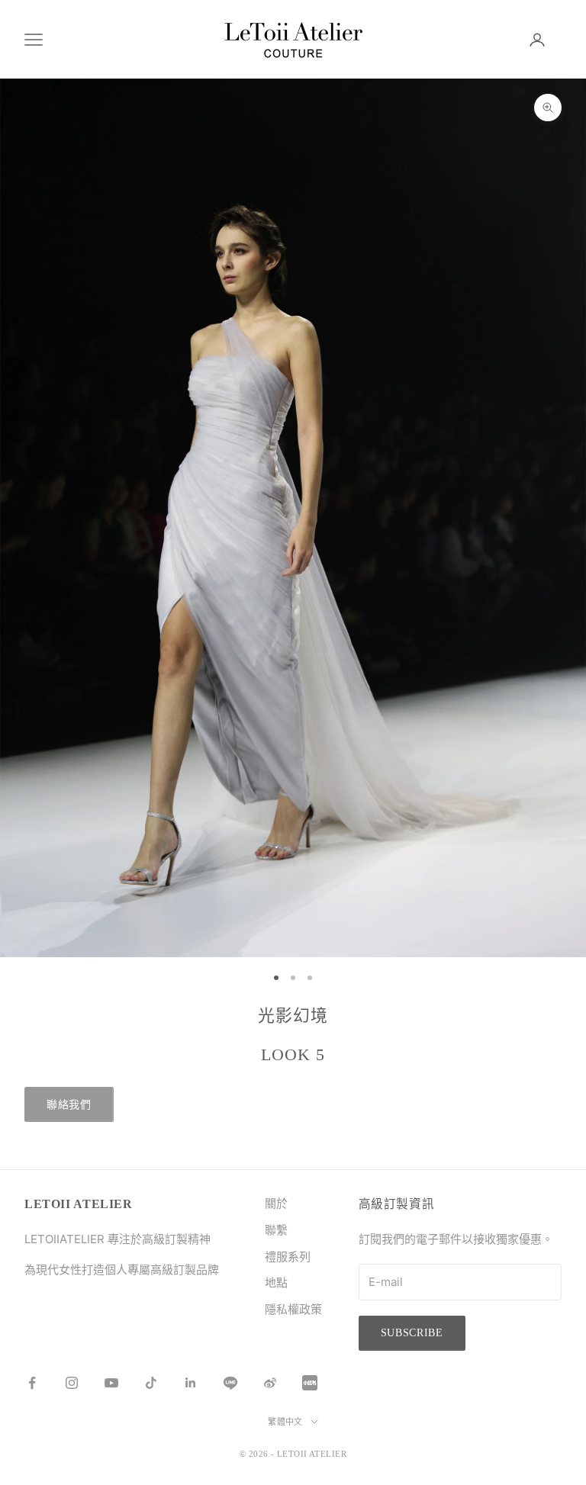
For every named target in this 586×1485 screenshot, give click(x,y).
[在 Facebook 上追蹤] (32, 1382)
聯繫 (276, 1230)
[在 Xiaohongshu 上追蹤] (309, 1382)
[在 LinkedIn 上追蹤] (190, 1382)
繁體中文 (285, 1421)
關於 (276, 1203)
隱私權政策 (293, 1309)
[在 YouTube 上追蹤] (111, 1382)
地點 (276, 1282)
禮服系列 (288, 1256)
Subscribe (412, 1333)
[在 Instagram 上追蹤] (71, 1382)
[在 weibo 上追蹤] (270, 1382)
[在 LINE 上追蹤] (230, 1382)
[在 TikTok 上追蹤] (151, 1382)
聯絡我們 (69, 1105)
